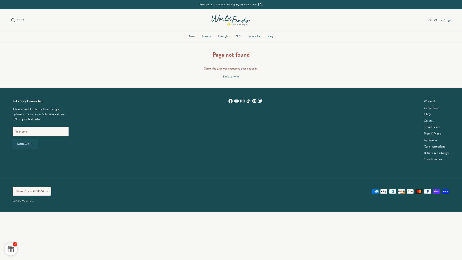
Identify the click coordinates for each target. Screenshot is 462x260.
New (192, 36)
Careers (428, 120)
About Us (254, 36)
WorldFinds (27, 201)
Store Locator (432, 127)
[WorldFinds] (231, 20)
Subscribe (25, 144)
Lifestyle (223, 36)
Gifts (239, 36)
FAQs (427, 114)
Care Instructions (434, 146)
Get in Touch (431, 108)
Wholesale (430, 101)
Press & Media (432, 133)
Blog (270, 36)
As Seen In (430, 140)
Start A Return (433, 159)
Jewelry (206, 36)
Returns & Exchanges (436, 153)
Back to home (231, 76)
